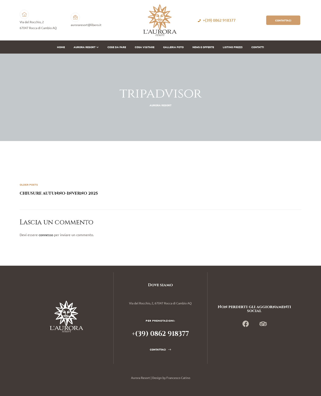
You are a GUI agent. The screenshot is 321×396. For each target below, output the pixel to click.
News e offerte (203, 47)
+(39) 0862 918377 (219, 20)
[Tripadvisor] (263, 323)
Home (61, 47)
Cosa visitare (144, 47)
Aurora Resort (84, 47)
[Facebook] (245, 323)
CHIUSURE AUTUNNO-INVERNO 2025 (90, 189)
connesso (46, 234)
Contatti (257, 47)
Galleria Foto (173, 47)
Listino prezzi (233, 47)
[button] (283, 20)
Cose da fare (116, 47)
